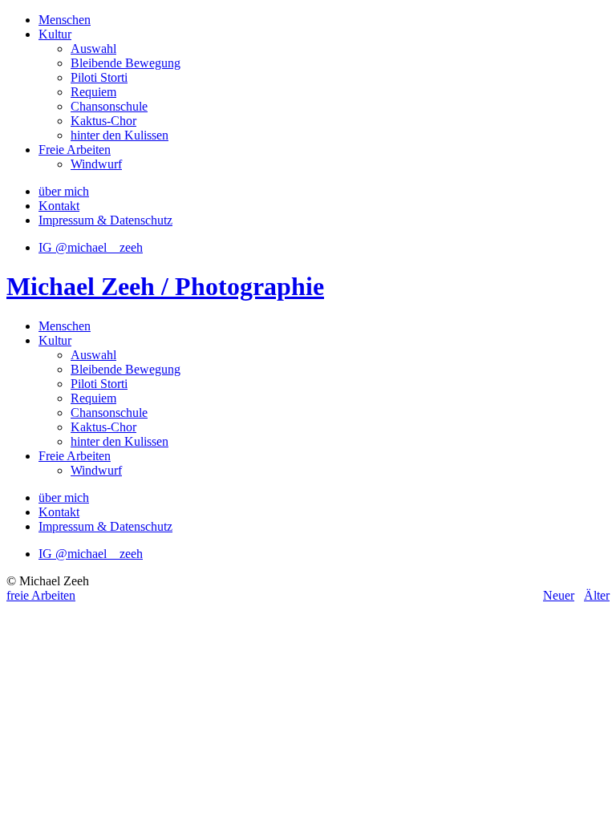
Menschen (64, 19)
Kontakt (58, 205)
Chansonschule (109, 106)
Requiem (93, 92)
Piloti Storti (99, 77)
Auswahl (93, 48)
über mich (63, 191)
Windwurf (96, 164)
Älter (597, 595)
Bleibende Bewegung (125, 63)
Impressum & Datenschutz (105, 220)
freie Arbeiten (40, 595)
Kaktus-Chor (103, 120)
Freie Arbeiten (74, 149)
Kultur (54, 34)
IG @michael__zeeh (90, 247)
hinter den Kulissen (119, 135)
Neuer (558, 595)
